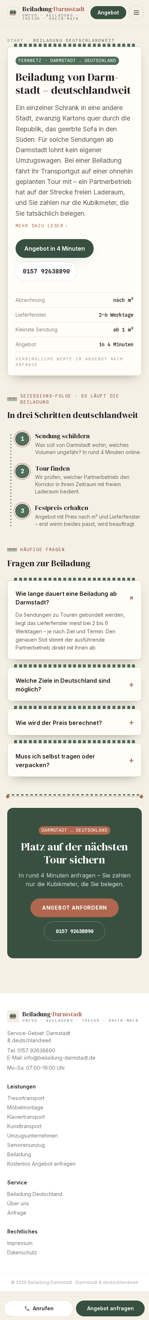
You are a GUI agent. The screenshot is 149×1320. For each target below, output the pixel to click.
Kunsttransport (24, 1126)
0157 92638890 (46, 271)
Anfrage (16, 1213)
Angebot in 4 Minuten (54, 248)
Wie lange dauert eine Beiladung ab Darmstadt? (74, 598)
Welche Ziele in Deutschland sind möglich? (74, 685)
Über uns (18, 1203)
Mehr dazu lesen (42, 225)
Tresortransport (25, 1098)
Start (15, 40)
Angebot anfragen (110, 1308)
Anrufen (43, 1308)
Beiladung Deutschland (34, 1194)
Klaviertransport (26, 1117)
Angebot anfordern (74, 908)
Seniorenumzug (26, 1145)
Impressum (20, 1243)
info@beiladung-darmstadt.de (59, 1058)
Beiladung (19, 1154)
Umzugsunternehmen (32, 1135)
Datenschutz (22, 1252)
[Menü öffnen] (136, 12)
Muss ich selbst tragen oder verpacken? (74, 761)
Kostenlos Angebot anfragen (41, 1164)
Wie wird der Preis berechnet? (74, 722)
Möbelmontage (25, 1107)
